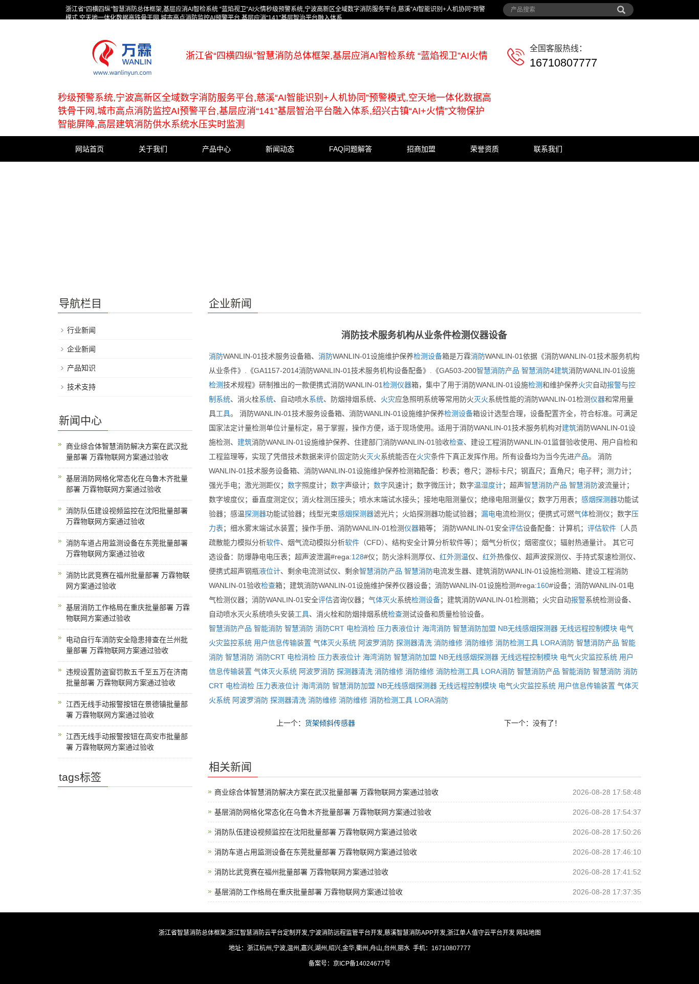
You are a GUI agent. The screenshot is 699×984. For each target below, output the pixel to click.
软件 (609, 528)
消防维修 (448, 643)
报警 (614, 385)
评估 (516, 528)
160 (543, 585)
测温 (461, 557)
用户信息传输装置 (282, 643)
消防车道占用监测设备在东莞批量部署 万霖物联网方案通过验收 (315, 852)
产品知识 (81, 368)
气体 (581, 514)
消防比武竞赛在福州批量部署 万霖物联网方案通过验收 (301, 872)
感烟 (588, 499)
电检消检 (360, 628)
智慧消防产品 (497, 370)
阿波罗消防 (376, 643)
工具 (223, 413)
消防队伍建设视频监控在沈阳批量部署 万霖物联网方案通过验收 (315, 832)
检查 (456, 442)
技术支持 (81, 387)
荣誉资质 (484, 149)
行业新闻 (81, 330)
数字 (295, 485)
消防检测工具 (516, 643)
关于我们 (153, 149)
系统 (223, 399)
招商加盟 (421, 149)
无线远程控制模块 (588, 628)
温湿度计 (488, 485)
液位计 (269, 571)
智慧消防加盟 (474, 628)
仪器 (404, 385)
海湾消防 (436, 628)
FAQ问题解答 (350, 149)
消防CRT (329, 628)
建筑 (561, 370)
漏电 (488, 514)
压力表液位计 (398, 628)
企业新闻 (81, 349)
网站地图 (528, 932)
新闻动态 (280, 149)
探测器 (606, 499)
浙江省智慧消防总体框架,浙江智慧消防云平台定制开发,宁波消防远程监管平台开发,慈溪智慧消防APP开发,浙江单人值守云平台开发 (337, 932)
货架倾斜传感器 (330, 723)
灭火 (481, 399)
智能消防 (268, 628)
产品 (581, 456)
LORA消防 (557, 643)
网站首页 (89, 149)
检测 (216, 385)
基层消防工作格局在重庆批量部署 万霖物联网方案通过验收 (308, 892)
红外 (447, 557)
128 (358, 557)
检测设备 (427, 356)
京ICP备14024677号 (361, 963)
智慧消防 (535, 370)
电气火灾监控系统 (588, 657)
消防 (216, 356)
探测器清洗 (414, 643)
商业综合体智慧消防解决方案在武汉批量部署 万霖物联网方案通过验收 (326, 792)
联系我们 (548, 149)
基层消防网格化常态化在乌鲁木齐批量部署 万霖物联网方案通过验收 (322, 812)
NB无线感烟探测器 (528, 628)
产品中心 (216, 149)
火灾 (585, 385)
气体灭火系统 (334, 643)
